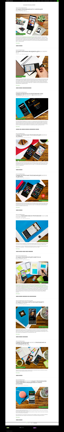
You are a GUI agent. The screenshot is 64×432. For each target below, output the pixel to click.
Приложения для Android (33, 296)
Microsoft (23, 129)
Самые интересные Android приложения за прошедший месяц (31, 343)
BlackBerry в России (9, 0)
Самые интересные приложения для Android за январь (31, 135)
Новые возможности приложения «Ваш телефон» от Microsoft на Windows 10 (29, 94)
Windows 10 (37, 129)
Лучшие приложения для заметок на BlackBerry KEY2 (28, 257)
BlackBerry (17, 129)
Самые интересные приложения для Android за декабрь (31, 176)
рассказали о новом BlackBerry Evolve (36, 285)
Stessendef (22, 137)
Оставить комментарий (26, 96)
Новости (17, 92)
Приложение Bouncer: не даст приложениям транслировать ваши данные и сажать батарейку (31, 382)
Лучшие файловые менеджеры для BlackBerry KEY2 (31, 52)
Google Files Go (31, 251)
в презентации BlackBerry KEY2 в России (42, 286)
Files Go (24, 251)
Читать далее (18, 85)
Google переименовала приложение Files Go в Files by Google (32, 216)
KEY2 (20, 129)
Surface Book (27, 129)
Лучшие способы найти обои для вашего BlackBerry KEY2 (30, 302)
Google (27, 251)
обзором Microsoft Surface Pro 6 (26, 287)
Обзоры (19, 92)
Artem (22, 345)
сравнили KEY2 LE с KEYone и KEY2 (26, 285)
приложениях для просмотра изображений (28, 36)
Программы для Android (23, 92)
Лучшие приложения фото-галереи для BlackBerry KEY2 (29, 9)
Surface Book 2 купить (32, 129)
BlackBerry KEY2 (25, 296)
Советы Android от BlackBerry (29, 300)
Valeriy (21, 96)
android (17, 169)
